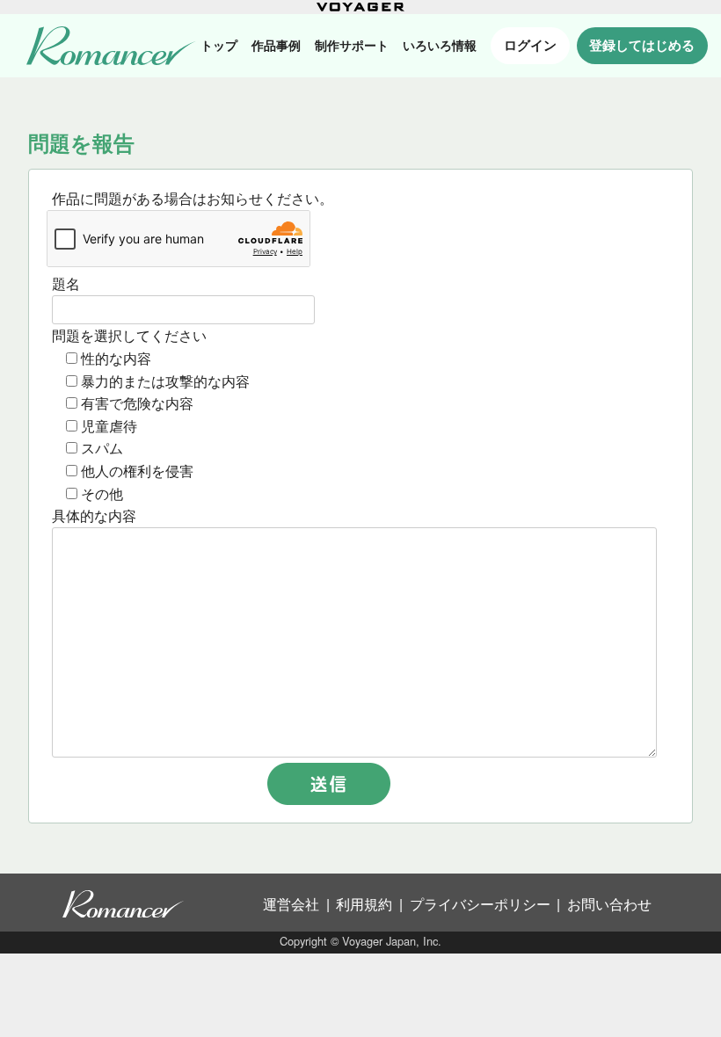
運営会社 (291, 904)
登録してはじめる (642, 44)
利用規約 (364, 904)
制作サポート (352, 45)
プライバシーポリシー (480, 904)
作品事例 (276, 45)
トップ (218, 45)
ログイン (530, 44)
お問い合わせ (609, 904)
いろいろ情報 (440, 45)
